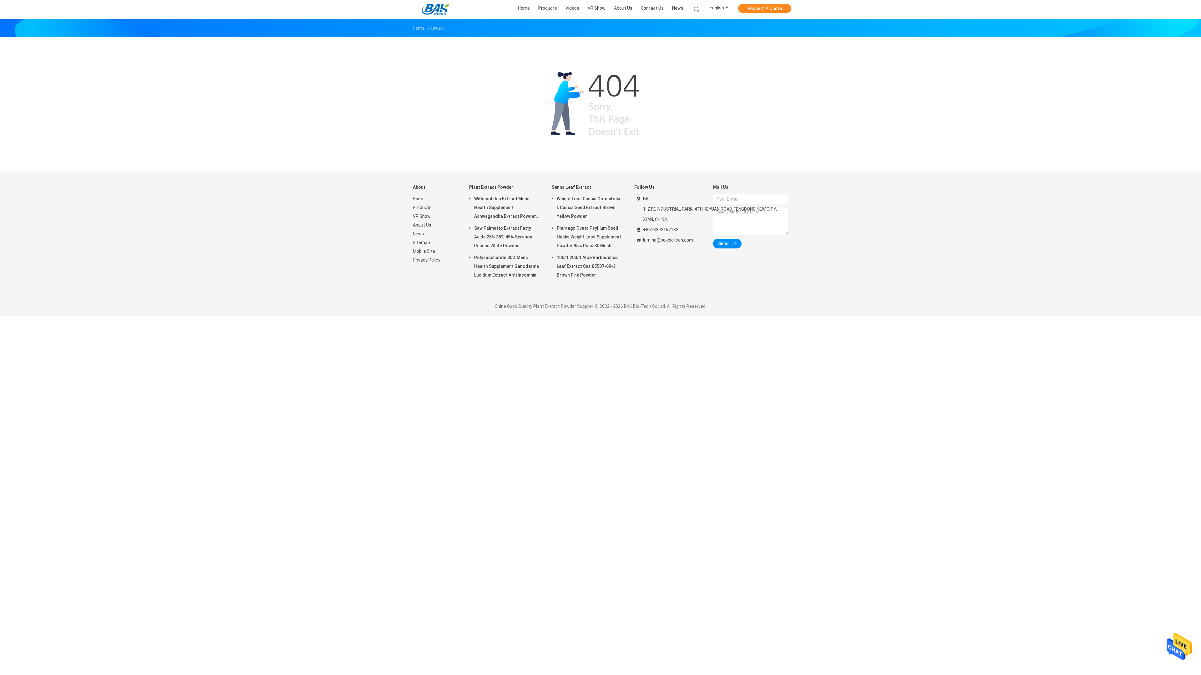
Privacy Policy (426, 260)
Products (422, 207)
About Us (422, 225)
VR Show (422, 216)
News (418, 233)
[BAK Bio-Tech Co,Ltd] (437, 9)
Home (419, 198)
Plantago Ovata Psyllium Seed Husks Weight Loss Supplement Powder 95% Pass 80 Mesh (589, 237)
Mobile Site (424, 251)
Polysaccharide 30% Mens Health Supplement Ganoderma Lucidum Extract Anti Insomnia (506, 266)
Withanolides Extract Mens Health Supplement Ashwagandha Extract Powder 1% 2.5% (505, 208)
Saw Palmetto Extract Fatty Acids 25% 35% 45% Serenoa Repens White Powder (503, 237)
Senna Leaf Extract (571, 187)
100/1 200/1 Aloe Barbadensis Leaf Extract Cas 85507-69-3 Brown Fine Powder (588, 266)
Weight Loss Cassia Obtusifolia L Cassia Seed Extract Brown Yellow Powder (588, 207)
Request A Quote (764, 8)
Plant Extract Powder (491, 187)
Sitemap (421, 242)
